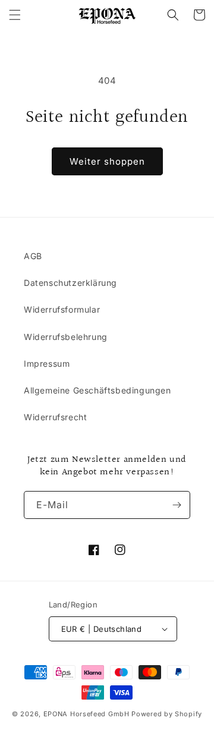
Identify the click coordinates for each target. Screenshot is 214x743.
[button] (15, 15)
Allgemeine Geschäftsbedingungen (97, 390)
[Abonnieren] (176, 505)
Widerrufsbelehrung (66, 337)
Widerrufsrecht (55, 417)
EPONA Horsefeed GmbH (86, 714)
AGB (33, 256)
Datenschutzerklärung (70, 283)
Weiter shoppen (107, 161)
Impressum (47, 363)
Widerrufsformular (62, 309)
